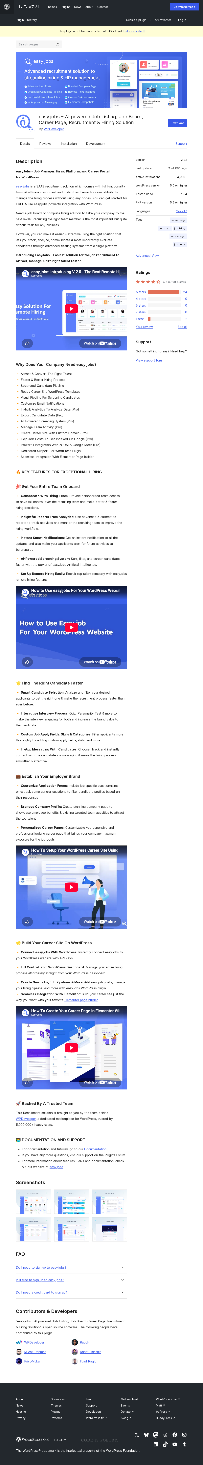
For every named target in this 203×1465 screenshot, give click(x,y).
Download (177, 123)
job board (165, 228)
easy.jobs (23, 186)
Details (25, 144)
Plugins (55, 1411)
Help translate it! (134, 31)
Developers (94, 1411)
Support (181, 144)
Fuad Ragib (88, 1361)
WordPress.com (168, 1399)
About (20, 1399)
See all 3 (181, 211)
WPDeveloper (54, 129)
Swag (126, 1418)
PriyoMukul (32, 1361)
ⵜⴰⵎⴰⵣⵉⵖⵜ (61, 1439)
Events (125, 1405)
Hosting (21, 1411)
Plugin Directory (26, 20)
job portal (180, 244)
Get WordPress (184, 6)
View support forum (150, 360)
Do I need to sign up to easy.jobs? (41, 1267)
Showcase (58, 1399)
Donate (127, 1411)
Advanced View (147, 256)
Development (95, 144)
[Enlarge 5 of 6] (84, 1222)
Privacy (21, 1418)
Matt (160, 1405)
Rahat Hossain (90, 1352)
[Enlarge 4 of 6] (46, 1222)
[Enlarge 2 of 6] (84, 1195)
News (19, 1405)
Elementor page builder (81, 1000)
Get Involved (129, 1399)
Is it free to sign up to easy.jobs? (40, 1280)
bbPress (163, 1411)
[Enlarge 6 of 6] (122, 1222)
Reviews (45, 144)
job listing (180, 228)
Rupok (84, 1342)
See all (182, 327)
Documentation (95, 1149)
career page (178, 220)
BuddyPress (165, 1418)
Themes (56, 1405)
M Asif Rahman (35, 1352)
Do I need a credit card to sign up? (41, 1292)
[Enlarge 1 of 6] (46, 1195)
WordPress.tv (96, 1418)
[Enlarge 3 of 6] (122, 1195)
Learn (89, 1399)
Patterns (56, 1418)
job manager (178, 236)
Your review (144, 327)
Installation (69, 144)
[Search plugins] (58, 44)
